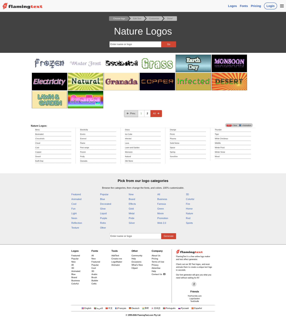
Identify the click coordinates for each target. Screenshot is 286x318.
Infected (128, 139)
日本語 (157, 308)
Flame (82, 143)
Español (198, 308)
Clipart (135, 268)
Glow (103, 208)
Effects (132, 204)
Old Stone (129, 161)
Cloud (37, 143)
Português (170, 308)
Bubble (94, 280)
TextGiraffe (194, 301)
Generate (169, 236)
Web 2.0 (161, 223)
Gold (131, 208)
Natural (128, 157)
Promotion (162, 218)
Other (103, 227)
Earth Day (39, 161)
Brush (94, 277)
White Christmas (221, 139)
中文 (110, 308)
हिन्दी (147, 308)
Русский (185, 308)
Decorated (105, 204)
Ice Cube (128, 134)
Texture (75, 227)
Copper (38, 152)
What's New (137, 265)
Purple (103, 218)
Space (172, 148)
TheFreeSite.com (195, 296)
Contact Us (157, 274)
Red (188, 218)
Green (160, 208)
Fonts (244, 6)
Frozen (83, 152)
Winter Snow (220, 152)
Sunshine (174, 157)
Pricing (256, 6)
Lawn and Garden (132, 148)
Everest (83, 139)
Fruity (82, 157)
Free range (84, 148)
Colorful (190, 199)
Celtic (94, 283)
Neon (74, 218)
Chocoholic (40, 139)
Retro (103, 223)
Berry (37, 130)
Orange (173, 130)
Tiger (217, 134)
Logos (232, 6)
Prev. (133, 113)
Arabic (94, 274)
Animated (76, 199)
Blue (102, 199)
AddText (115, 255)
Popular (104, 194)
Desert (38, 157)
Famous (161, 204)
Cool (37, 148)
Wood (217, 157)
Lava (127, 143)
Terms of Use (158, 262)
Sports (189, 223)
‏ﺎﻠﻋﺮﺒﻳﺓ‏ (100, 308)
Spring (172, 152)
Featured (76, 194)
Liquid (103, 213)
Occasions (136, 262)
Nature (189, 213)
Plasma (173, 139)
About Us (156, 255)
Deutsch (135, 308)
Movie (160, 213)
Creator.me (116, 258)
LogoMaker (116, 262)
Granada (83, 161)
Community (137, 255)
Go (168, 44)
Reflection (76, 223)
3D (187, 194)
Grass (127, 130)
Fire (188, 204)
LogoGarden (194, 299)
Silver (132, 223)
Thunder (218, 130)
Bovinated (39, 134)
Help (134, 258)
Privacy (155, 265)
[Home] (22, 6)
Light (74, 213)
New (131, 194)
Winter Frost (219, 148)
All (154, 113)
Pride (131, 218)
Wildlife (218, 143)
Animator (115, 265)
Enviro (82, 134)
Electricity (84, 130)
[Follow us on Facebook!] (194, 284)
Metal (132, 213)
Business (162, 199)
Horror (189, 208)
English (87, 308)
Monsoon (129, 152)
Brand (132, 199)
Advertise (156, 268)
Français (122, 308)
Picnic (172, 134)
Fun (73, 208)
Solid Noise (174, 143)
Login (270, 6)
